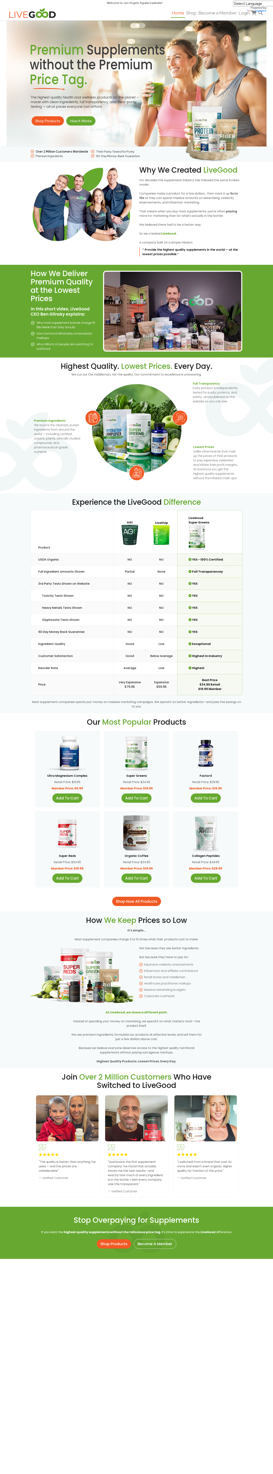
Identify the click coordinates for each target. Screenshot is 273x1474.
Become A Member (155, 1243)
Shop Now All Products (136, 901)
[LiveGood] (35, 13)
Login (244, 13)
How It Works (81, 120)
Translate (260, 11)
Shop (191, 13)
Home (178, 13)
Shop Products (47, 120)
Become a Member (217, 13)
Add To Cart (67, 798)
